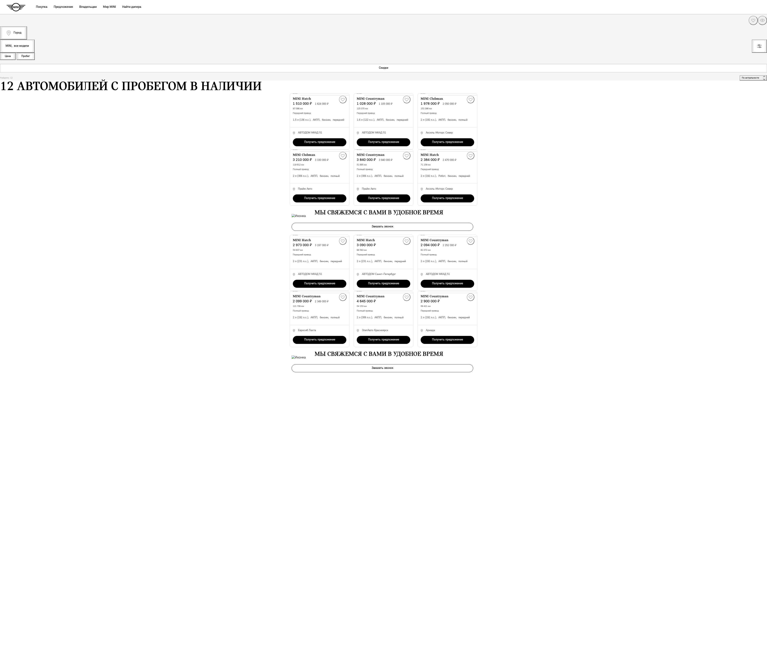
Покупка (41, 7)
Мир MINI (109, 7)
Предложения (63, 7)
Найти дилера (131, 7)
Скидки (383, 68)
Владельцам (88, 7)
